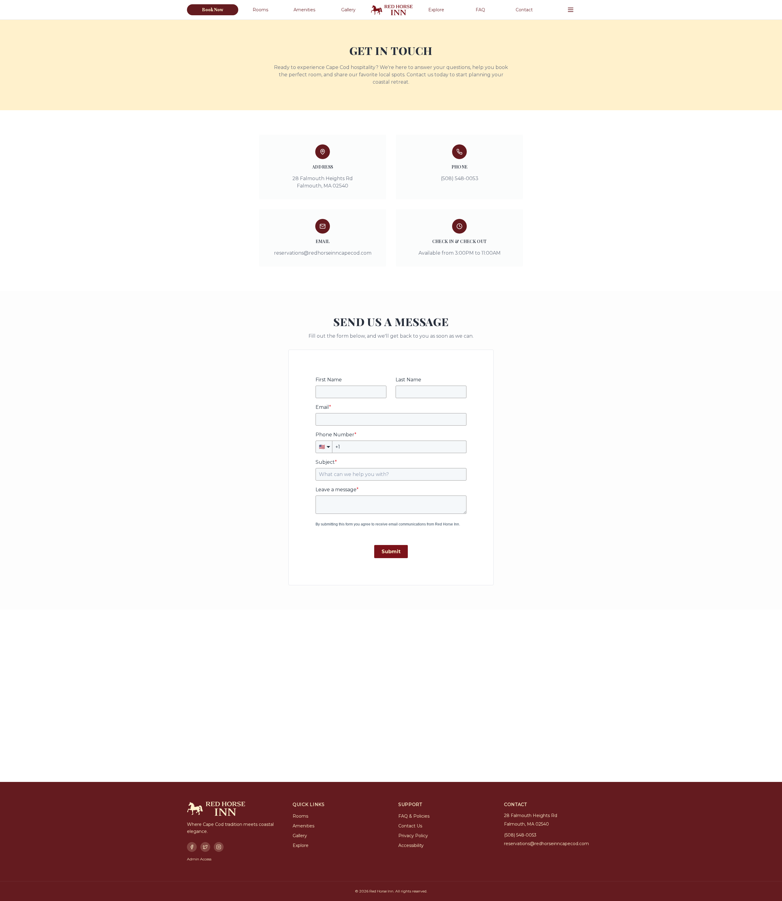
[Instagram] (219, 847)
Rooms (260, 10)
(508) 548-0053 (520, 835)
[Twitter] (205, 847)
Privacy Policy (413, 835)
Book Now (212, 10)
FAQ (480, 10)
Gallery (348, 10)
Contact (524, 10)
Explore (436, 10)
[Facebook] (192, 847)
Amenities (304, 10)
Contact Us (410, 826)
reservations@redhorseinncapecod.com (322, 253)
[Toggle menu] (570, 10)
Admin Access (199, 859)
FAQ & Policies (413, 816)
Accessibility (411, 845)
